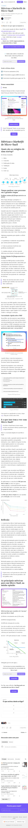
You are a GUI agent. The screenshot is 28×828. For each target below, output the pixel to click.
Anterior (5, 732)
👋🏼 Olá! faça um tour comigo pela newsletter (10, 763)
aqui (2, 415)
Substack (8, 825)
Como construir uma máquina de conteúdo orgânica (9, 791)
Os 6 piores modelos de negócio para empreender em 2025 (10, 775)
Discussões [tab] (17, 759)
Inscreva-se (19, 2)
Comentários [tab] (5, 742)
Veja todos (5, 799)
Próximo (23, 732)
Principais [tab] (4, 759)
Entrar (25, 2)
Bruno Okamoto (7, 17)
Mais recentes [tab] (11, 759)
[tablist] (7, 742)
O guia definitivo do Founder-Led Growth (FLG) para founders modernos (10, 787)
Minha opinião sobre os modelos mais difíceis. (10, 778)
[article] (14, 767)
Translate (4, 5)
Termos (20, 817)
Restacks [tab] (11, 742)
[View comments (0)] (7, 22)
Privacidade (15, 817)
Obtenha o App (20, 821)
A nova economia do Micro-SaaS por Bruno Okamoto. (9, 767)
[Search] (25, 759)
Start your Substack (9, 821)
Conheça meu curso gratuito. (16, 35)
